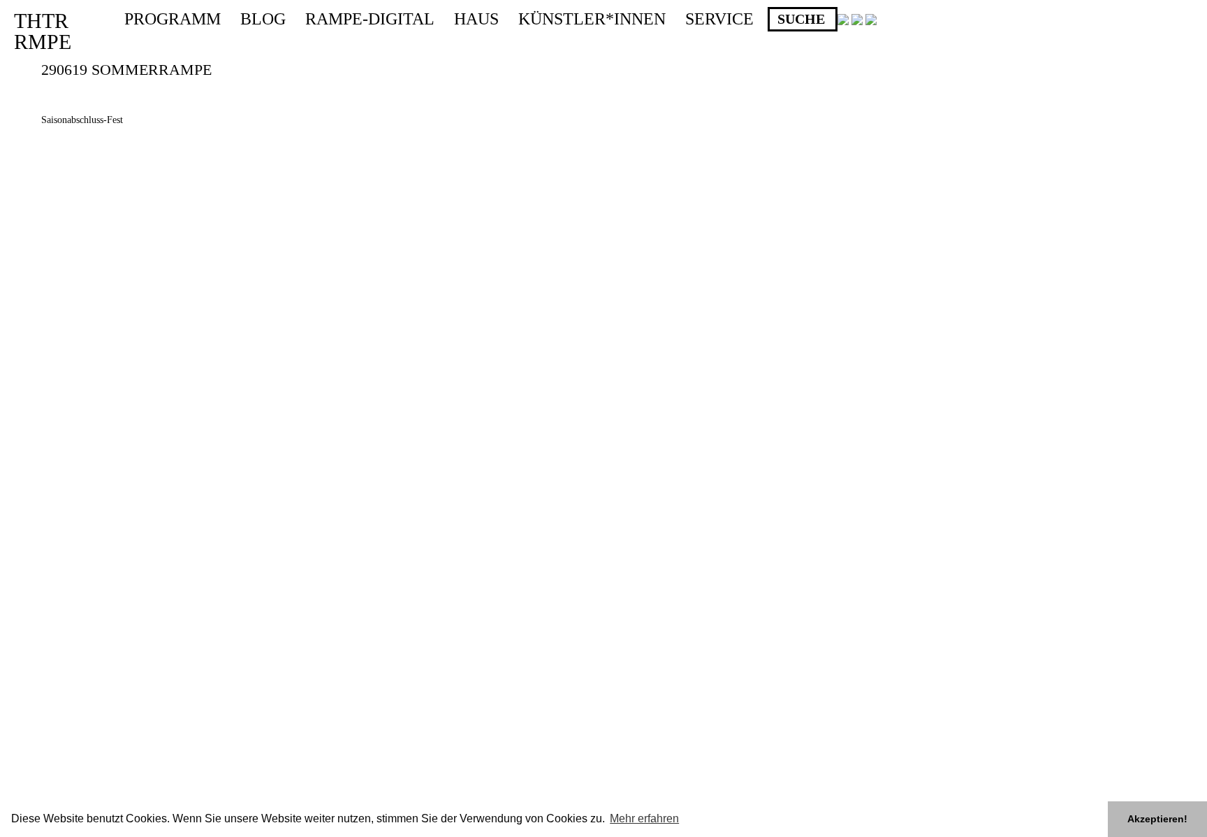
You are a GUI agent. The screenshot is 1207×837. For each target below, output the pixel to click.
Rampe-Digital (369, 19)
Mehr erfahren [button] (644, 818)
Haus (476, 19)
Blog (263, 19)
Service (719, 19)
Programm (172, 19)
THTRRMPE (42, 31)
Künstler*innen (592, 19)
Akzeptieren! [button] (1157, 818)
